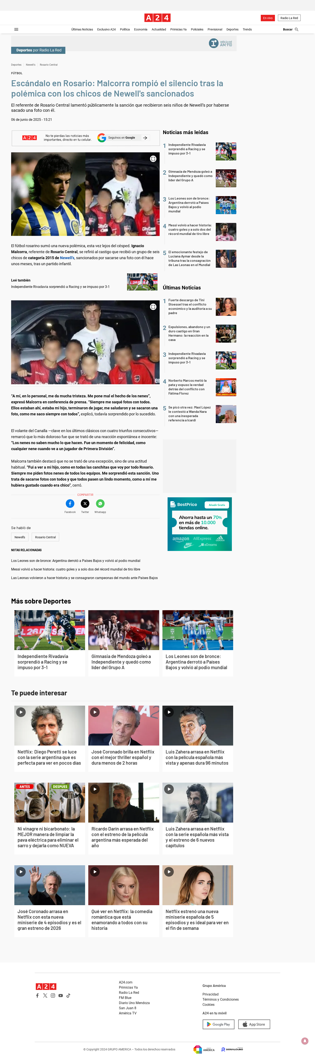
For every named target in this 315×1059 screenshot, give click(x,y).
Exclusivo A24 (106, 29)
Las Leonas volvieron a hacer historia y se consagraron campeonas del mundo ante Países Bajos (84, 578)
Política (125, 29)
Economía (140, 29)
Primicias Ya (178, 29)
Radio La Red (289, 18)
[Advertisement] (200, 466)
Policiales (197, 29)
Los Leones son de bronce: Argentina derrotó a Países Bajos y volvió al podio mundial (75, 561)
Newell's (30, 64)
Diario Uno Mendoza (134, 1003)
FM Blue (125, 998)
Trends (247, 29)
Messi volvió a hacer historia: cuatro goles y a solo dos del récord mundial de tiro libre (75, 569)
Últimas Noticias (82, 29)
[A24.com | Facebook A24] (37, 995)
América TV (127, 1013)
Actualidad (159, 29)
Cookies (208, 1005)
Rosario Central (49, 64)
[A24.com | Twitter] (45, 995)
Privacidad (210, 994)
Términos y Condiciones (220, 999)
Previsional (215, 29)
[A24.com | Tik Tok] (68, 995)
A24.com (125, 982)
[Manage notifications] (305, 1041)
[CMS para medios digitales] (229, 1049)
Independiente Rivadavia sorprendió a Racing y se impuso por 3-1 (60, 287)
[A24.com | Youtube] (60, 995)
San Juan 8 (127, 1008)
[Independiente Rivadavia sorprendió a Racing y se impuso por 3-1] (142, 281)
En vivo (268, 18)
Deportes (232, 29)
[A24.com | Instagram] (53, 995)
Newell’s (67, 258)
